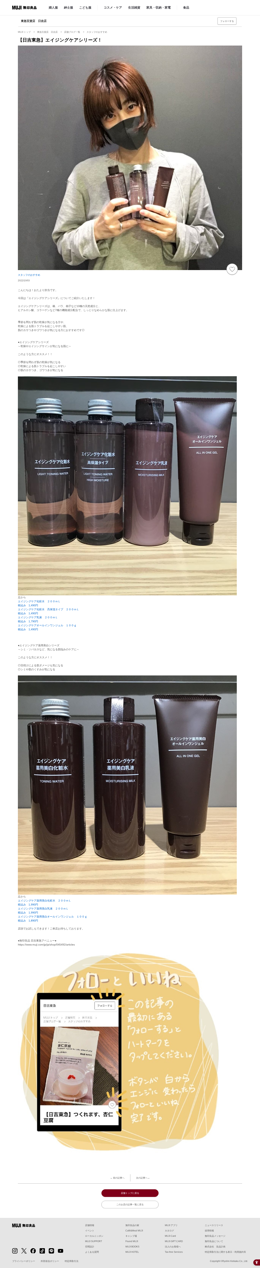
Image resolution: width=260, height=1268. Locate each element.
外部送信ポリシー (50, 1261)
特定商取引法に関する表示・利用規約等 (225, 1252)
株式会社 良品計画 (215, 1246)
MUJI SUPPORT (93, 1241)
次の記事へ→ (143, 1178)
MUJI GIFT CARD (174, 1241)
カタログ (169, 1230)
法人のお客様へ (173, 1246)
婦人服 (53, 7)
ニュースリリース (214, 1225)
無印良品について (214, 1241)
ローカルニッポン (94, 1236)
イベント (89, 1230)
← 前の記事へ (117, 1178)
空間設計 (89, 1246)
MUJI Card (170, 1236)
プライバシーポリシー (23, 1261)
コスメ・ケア (113, 7)
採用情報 (209, 1230)
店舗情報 (89, 1225)
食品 (186, 7)
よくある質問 (92, 1252)
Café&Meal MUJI (134, 1230)
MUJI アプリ (171, 1225)
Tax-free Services (174, 1252)
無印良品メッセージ (215, 1236)
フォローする (227, 21)
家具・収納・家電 (158, 7)
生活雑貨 (134, 7)
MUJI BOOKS (132, 1246)
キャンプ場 (131, 1236)
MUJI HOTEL (132, 1252)
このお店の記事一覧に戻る (130, 1204)
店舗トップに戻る (130, 1193)
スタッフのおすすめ (29, 274)
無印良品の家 (132, 1225)
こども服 (85, 7)
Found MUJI (131, 1241)
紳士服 (68, 7)
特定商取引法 (71, 1261)
